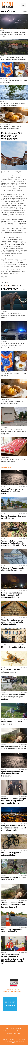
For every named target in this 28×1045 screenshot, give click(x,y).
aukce (8, 285)
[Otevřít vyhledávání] (18, 5)
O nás (7, 1028)
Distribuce (18, 1028)
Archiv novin (20, 1031)
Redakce (9, 1033)
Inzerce (12, 1028)
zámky (19, 285)
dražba (14, 285)
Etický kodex (16, 1033)
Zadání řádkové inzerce (9, 1031)
